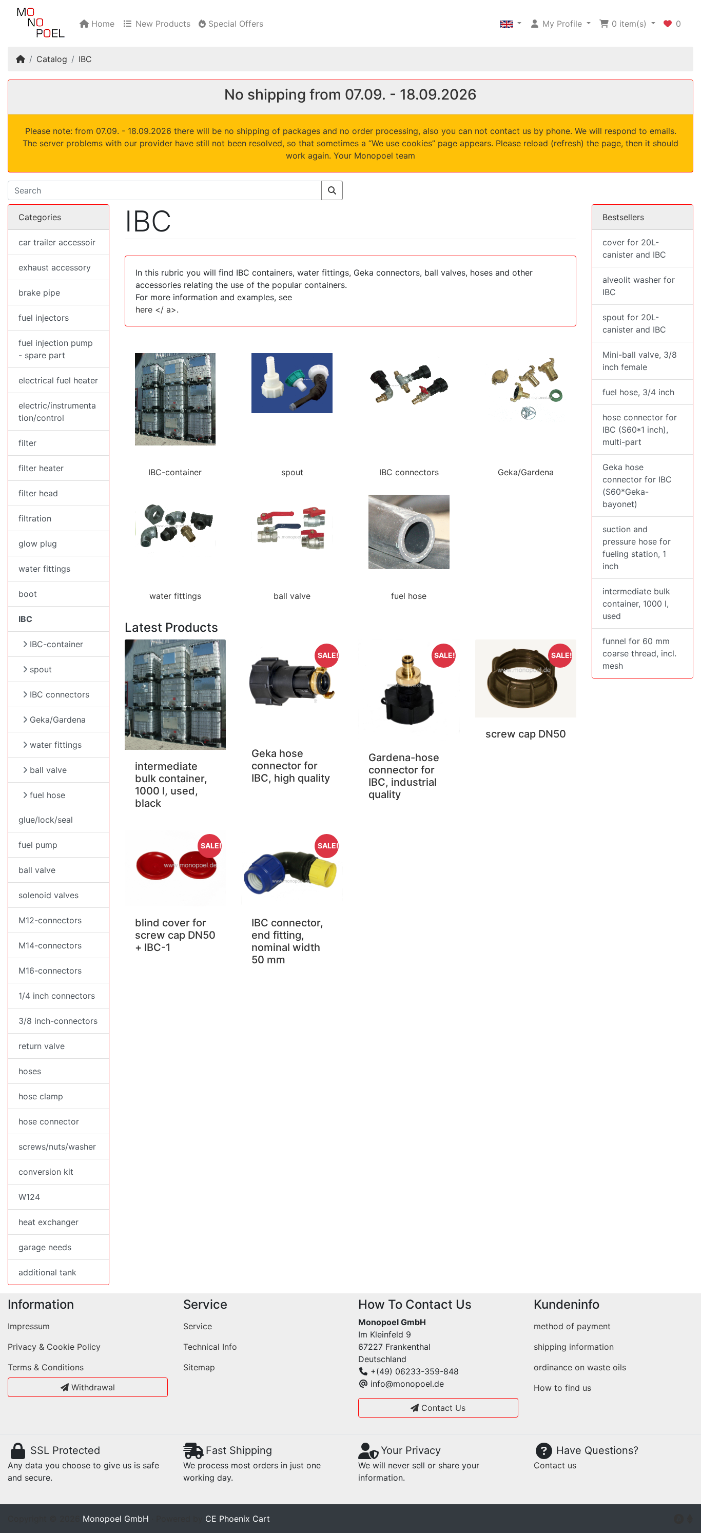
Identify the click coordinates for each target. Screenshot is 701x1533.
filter (27, 443)
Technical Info (210, 1347)
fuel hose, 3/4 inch (638, 392)
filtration (34, 518)
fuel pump (37, 845)
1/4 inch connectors (56, 996)
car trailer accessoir (56, 242)
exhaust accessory (54, 267)
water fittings (175, 596)
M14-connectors (50, 945)
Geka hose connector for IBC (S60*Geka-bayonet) (637, 485)
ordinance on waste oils (580, 1367)
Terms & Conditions (46, 1367)
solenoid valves (48, 895)
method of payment (572, 1326)
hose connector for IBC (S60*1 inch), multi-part (639, 429)
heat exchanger (48, 1222)
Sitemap (199, 1367)
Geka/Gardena (526, 472)
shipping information (574, 1347)
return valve (41, 1046)
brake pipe (39, 292)
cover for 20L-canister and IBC (634, 248)
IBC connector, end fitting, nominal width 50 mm (287, 941)
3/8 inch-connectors (58, 1021)
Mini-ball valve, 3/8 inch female (639, 361)
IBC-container (175, 472)
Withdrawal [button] (92, 1387)
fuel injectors (43, 318)
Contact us (555, 1465)
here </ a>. (157, 309)
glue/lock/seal (45, 819)
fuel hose (408, 596)
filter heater (41, 468)
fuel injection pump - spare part (55, 349)
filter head (38, 493)
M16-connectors (50, 970)
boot (27, 594)
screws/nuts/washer (57, 1146)
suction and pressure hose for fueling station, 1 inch (636, 547)
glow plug (37, 543)
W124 (29, 1197)
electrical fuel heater (58, 380)
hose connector (48, 1121)
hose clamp (40, 1096)
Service (197, 1326)
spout (292, 472)
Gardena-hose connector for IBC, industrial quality (403, 776)
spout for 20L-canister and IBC (634, 323)
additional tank (47, 1272)
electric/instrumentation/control (57, 411)
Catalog (51, 59)
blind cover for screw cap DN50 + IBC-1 (175, 935)
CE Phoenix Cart (237, 1518)
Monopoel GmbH (116, 1518)
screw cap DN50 (525, 734)
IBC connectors (409, 472)
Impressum (29, 1326)
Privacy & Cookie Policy (54, 1347)
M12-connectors (50, 920)
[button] (510, 23)
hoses (29, 1071)
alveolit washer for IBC (638, 286)
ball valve (292, 596)
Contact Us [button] (442, 1408)
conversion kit (45, 1172)
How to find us (562, 1388)
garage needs (44, 1247)
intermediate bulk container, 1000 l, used (636, 603)
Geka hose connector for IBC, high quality (290, 765)
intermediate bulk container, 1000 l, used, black (171, 784)
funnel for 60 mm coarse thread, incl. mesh (639, 653)
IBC (85, 59)
